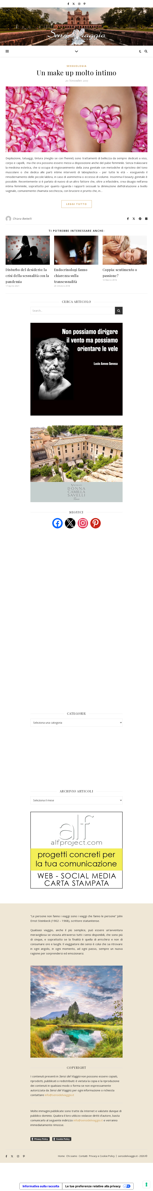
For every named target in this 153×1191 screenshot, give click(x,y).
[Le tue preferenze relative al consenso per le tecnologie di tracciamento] (146, 1184)
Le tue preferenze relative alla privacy (93, 1186)
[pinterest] (95, 523)
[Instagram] (83, 523)
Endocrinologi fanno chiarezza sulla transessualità (71, 275)
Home (61, 1156)
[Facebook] (57, 523)
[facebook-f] (69, 3)
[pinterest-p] (84, 3)
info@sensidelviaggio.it (59, 1095)
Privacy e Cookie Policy (102, 1156)
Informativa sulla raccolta (41, 1186)
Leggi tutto (76, 204)
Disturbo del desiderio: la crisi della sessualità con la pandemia (27, 275)
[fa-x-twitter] (73, 3)
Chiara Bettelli (22, 218)
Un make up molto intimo (76, 72)
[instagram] (79, 3)
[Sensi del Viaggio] (76, 26)
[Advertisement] (58, 560)
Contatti (83, 1156)
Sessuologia (77, 66)
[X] (70, 523)
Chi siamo (71, 1156)
